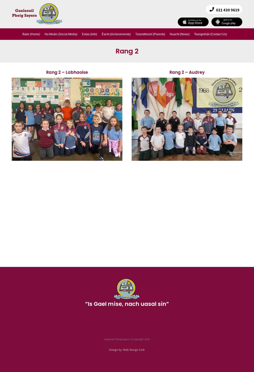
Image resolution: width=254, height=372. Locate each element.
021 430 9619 (227, 9)
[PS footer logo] (127, 279)
